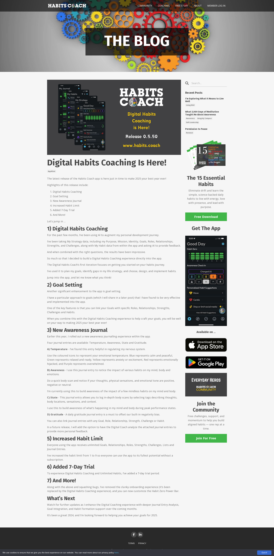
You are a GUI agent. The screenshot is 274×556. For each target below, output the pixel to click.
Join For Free (206, 438)
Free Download (206, 217)
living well (190, 105)
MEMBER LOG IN (216, 5)
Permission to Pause (196, 129)
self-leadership (192, 122)
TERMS (131, 543)
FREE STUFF (181, 5)
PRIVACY (142, 543)
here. (116, 552)
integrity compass (204, 118)
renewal (189, 133)
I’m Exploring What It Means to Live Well (204, 100)
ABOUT (198, 5)
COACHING (164, 5)
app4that (51, 171)
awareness (190, 118)
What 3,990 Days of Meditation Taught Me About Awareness (202, 113)
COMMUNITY (145, 5)
